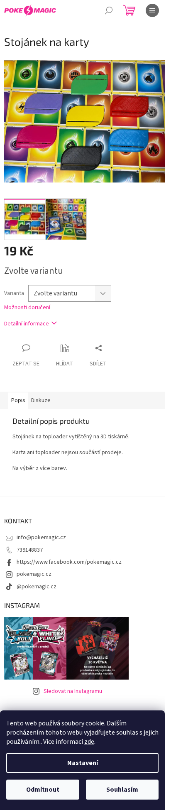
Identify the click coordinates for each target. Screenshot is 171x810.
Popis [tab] (18, 400)
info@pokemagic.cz (41, 537)
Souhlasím (122, 789)
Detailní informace (26, 324)
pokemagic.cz (34, 574)
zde (89, 741)
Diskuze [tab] (41, 400)
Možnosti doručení (27, 308)
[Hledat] (108, 10)
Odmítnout (42, 789)
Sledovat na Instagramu (73, 691)
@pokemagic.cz (36, 586)
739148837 (30, 550)
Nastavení (82, 763)
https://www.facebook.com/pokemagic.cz (69, 562)
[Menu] (152, 10)
